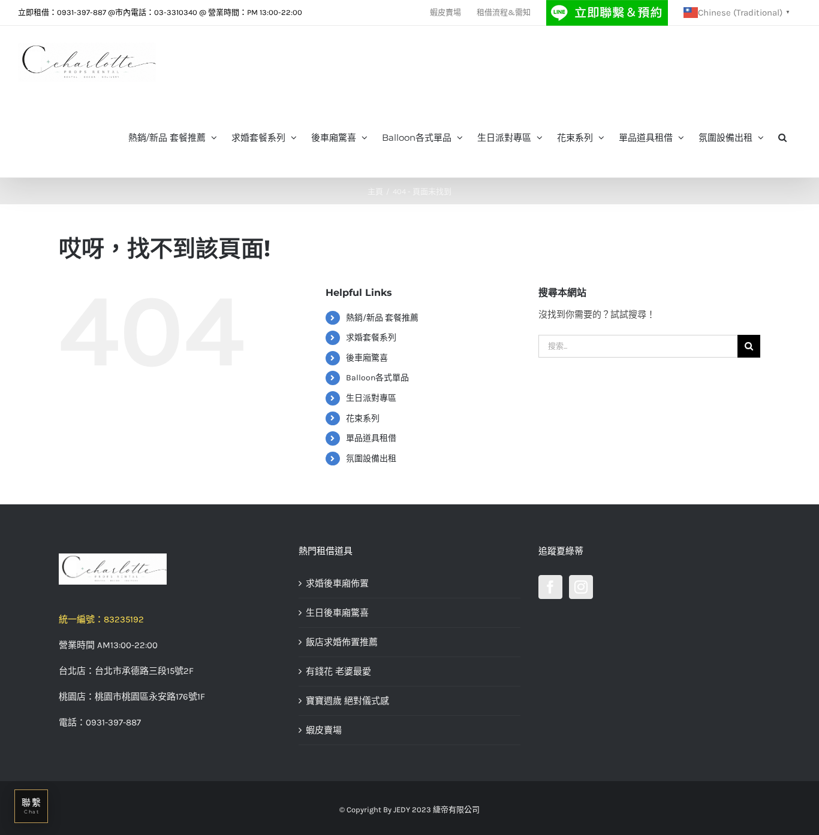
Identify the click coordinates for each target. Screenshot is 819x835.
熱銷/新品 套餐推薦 (382, 318)
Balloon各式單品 (377, 378)
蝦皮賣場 (324, 730)
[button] (782, 136)
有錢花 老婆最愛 (338, 671)
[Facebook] (550, 587)
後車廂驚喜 (367, 358)
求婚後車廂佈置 (337, 583)
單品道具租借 (371, 438)
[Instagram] (581, 587)
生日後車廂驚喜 (337, 612)
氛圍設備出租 (371, 458)
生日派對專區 (371, 398)
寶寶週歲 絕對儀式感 (347, 700)
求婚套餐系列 (371, 337)
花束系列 (363, 418)
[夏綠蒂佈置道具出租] (170, 569)
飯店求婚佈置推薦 (342, 642)
